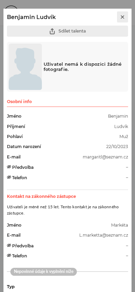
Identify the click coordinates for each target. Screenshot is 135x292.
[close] (122, 16)
